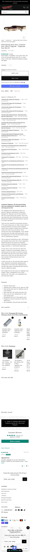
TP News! (3, 495)
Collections (8, 40)
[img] (4, 452)
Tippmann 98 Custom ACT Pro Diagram (11, 103)
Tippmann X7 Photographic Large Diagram (12, 194)
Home (2, 40)
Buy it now (15, 78)
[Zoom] (23, 37)
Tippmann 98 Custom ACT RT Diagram (11, 107)
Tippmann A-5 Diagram (7, 143)
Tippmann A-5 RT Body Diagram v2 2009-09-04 (13, 145)
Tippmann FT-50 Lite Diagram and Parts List (12, 164)
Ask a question (5, 307)
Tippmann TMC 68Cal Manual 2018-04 (11, 180)
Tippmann (4, 50)
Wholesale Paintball (6, 497)
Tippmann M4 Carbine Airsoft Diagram (11, 176)
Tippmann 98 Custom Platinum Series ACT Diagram (14, 118)
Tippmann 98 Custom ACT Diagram (10, 99)
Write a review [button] (15, 441)
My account (4, 502)
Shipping (3, 69)
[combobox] (15, 12)
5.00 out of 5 (19, 435)
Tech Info (3, 493)
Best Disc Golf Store (6, 500)
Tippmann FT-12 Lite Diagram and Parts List (12, 160)
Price (2, 91)
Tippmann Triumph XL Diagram (9, 184)
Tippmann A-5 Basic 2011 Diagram (10, 139)
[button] (4, 54)
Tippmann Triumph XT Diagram (9, 187)
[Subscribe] (24, 541)
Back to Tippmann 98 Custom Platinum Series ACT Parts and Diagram (15, 423)
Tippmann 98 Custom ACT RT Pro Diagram (12, 111)
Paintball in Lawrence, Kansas (8, 489)
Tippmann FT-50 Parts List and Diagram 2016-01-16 (14, 168)
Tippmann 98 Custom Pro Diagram (10, 130)
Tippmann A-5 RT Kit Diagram (9, 149)
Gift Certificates (5, 491)
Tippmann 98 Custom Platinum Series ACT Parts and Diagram (14, 313)
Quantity (3, 65)
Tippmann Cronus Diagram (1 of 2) (10, 153)
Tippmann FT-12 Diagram (7, 157)
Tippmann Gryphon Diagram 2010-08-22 (11, 172)
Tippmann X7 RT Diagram (7, 197)
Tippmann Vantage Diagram (8, 191)
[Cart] (24, 7)
